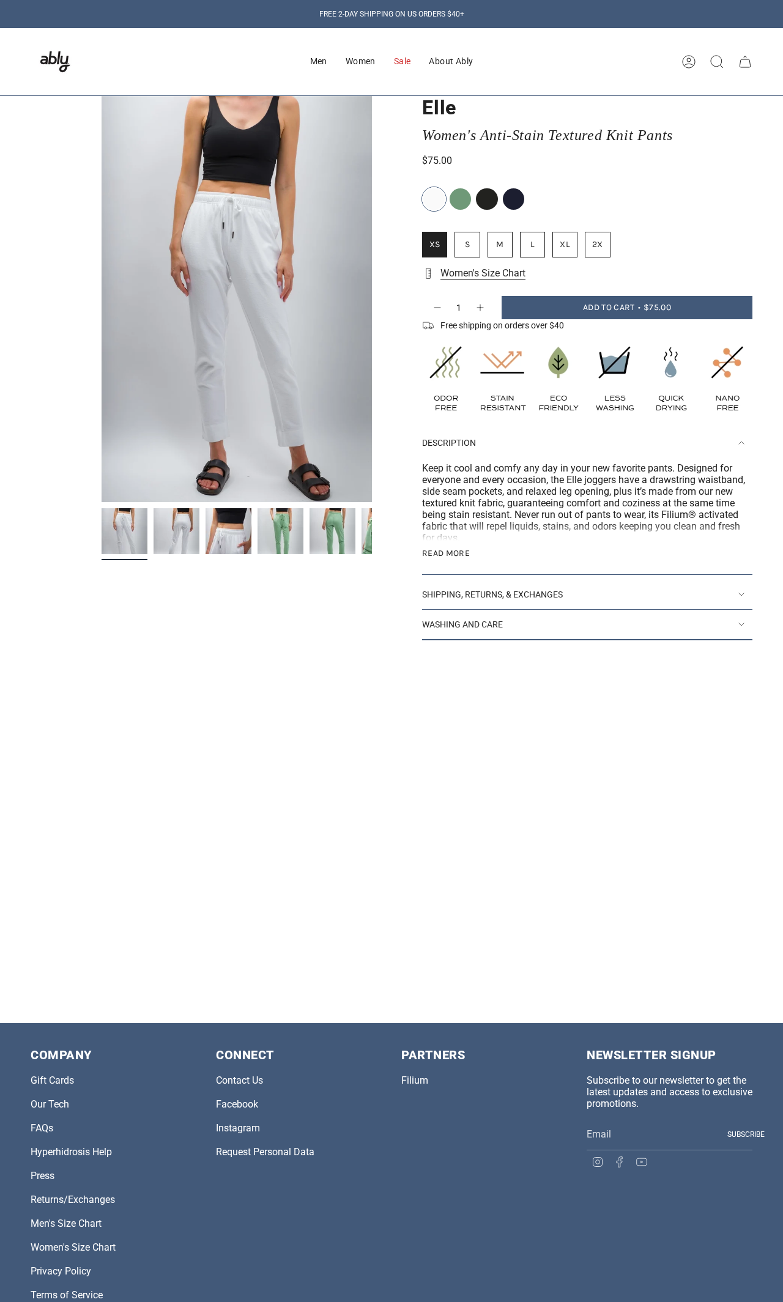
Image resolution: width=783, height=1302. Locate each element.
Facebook (237, 1104)
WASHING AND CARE (462, 624)
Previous (101, 299)
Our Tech (50, 1104)
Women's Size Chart (482, 273)
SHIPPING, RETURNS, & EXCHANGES (492, 594)
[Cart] (745, 61)
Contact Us (239, 1080)
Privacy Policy (61, 1271)
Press (42, 1176)
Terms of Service (67, 1295)
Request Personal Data (265, 1152)
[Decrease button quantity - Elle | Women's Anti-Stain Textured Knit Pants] (436, 307)
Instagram (238, 1128)
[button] (318, 61)
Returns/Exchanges (73, 1199)
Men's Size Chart (66, 1223)
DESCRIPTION (449, 443)
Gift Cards (52, 1080)
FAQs (42, 1128)
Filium (414, 1080)
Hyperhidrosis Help (71, 1152)
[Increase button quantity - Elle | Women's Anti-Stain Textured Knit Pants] (480, 307)
